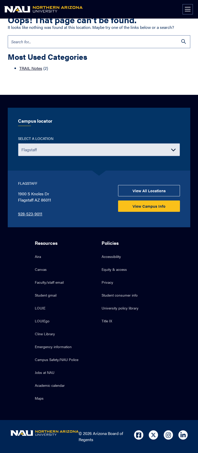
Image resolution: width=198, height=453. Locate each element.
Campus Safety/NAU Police (56, 359)
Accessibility (111, 256)
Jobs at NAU (44, 372)
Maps (39, 398)
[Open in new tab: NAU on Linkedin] (183, 435)
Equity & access (114, 269)
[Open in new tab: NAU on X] (153, 435)
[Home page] (43, 9)
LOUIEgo (42, 320)
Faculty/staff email (49, 282)
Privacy (107, 282)
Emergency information (53, 346)
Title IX (107, 320)
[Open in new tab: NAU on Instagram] (168, 435)
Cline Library (45, 333)
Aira (38, 256)
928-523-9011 (30, 214)
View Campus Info (149, 206)
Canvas (41, 269)
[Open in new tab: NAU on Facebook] (138, 435)
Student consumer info (120, 295)
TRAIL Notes (30, 68)
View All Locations (149, 190)
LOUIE (40, 308)
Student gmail (45, 295)
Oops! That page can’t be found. (72, 19)
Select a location (35, 138)
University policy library (120, 308)
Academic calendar (50, 385)
